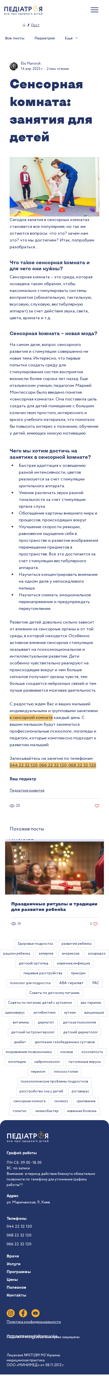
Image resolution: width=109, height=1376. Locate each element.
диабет (20, 1042)
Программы (19, 1271)
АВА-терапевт (71, 983)
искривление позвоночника (29, 1052)
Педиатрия (44, 38)
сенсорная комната (29, 1101)
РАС (95, 983)
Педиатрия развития (27, 790)
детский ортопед (33, 963)
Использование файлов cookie (32, 1336)
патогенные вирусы (85, 1061)
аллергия (46, 953)
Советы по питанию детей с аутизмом (40, 1002)
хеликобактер (47, 1111)
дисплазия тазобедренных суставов (65, 1042)
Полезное (16, 1287)
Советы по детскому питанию (54, 992)
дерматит (46, 1022)
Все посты (14, 38)
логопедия (17, 1061)
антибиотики (44, 1012)
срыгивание (86, 1101)
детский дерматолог (80, 1032)
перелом (38, 1071)
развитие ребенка (77, 943)
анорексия (70, 953)
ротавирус (80, 1091)
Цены (12, 1279)
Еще (69, 38)
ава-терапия (91, 1002)
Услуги (14, 1263)
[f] (23, 1313)
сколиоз (61, 1101)
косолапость (92, 1052)
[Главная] (24, 25)
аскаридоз (96, 953)
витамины (21, 1022)
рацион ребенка (16, 953)
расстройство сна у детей (41, 1091)
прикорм (78, 973)
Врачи (13, 1256)
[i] (11, 1313)
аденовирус (15, 1012)
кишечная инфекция (73, 963)
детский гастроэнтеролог (33, 1032)
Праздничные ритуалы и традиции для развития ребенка (54, 906)
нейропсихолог (47, 1061)
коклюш (66, 1052)
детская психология (79, 1022)
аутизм (70, 1012)
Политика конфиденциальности (34, 1322)
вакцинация (94, 1012)
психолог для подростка (30, 983)
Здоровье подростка (35, 943)
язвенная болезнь (82, 1111)
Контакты (16, 1295)
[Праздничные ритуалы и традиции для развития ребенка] (54, 867)
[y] (35, 1313)
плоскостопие (66, 1071)
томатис (19, 1111)
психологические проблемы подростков (54, 1081)
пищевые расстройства (43, 973)
